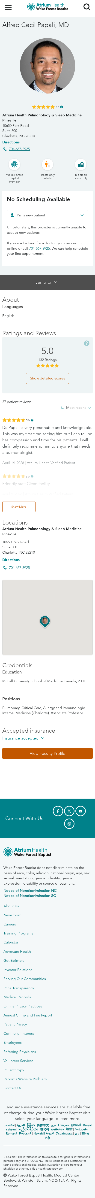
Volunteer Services (18, 1060)
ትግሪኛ (50, 1133)
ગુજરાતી (76, 1125)
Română (11, 1133)
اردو (77, 1133)
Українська (64, 1133)
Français (63, 1125)
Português (81, 1129)
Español (9, 1125)
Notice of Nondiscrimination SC (29, 895)
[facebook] (58, 811)
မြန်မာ (31, 1125)
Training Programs (18, 933)
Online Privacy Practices (22, 1006)
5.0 (57, 106)
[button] (45, 622)
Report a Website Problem (25, 1079)
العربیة (21, 1125)
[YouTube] (80, 811)
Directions (11, 142)
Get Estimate (13, 960)
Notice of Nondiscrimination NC (29, 890)
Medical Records (17, 997)
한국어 (44, 1129)
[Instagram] (69, 824)
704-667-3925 (19, 149)
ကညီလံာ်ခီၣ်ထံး (28, 1129)
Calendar (10, 942)
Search (85, 2)
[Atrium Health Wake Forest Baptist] (47, 852)
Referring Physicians (19, 1051)
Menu (8, 5)
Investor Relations (17, 969)
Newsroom (12, 915)
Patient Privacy (15, 1024)
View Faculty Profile (47, 753)
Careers (9, 924)
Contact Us (12, 1088)
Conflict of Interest (18, 1033)
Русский (25, 1133)
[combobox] (47, 215)
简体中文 (43, 1125)
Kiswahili (39, 1133)
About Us (11, 906)
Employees (12, 1042)
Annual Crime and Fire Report (27, 1015)
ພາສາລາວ (57, 1129)
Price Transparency (18, 988)
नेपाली (69, 1129)
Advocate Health (17, 951)
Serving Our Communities (24, 979)
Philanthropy (13, 1070)
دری (53, 1125)
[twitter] (69, 811)
